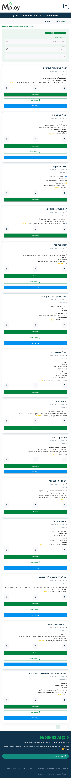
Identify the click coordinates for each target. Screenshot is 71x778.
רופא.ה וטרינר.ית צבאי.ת (57, 209)
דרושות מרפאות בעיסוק (57, 624)
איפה (63, 46)
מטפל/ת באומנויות (59, 115)
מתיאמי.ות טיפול (60, 521)
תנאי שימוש (40, 769)
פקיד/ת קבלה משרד (58, 437)
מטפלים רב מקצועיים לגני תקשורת (52, 577)
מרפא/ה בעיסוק (60, 245)
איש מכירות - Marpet (58, 481)
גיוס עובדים (41, 774)
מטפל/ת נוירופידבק (59, 352)
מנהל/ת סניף (61, 401)
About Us (16, 769)
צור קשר (31, 769)
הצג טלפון (34, 106)
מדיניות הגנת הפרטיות (53, 769)
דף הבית (65, 769)
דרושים (65, 21)
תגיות (8, 769)
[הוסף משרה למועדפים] (35, 88)
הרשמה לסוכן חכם (62, 774)
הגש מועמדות (35, 94)
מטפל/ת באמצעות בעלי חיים (55, 68)
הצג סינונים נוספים (60, 37)
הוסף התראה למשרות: (18, 27)
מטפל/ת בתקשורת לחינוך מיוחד (54, 296)
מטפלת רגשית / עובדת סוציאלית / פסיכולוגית (48, 673)
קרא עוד (12, 82)
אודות (24, 769)
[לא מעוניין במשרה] (64, 88)
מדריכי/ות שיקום (60, 166)
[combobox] (36, 42)
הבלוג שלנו (51, 774)
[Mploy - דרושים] (11, 10)
